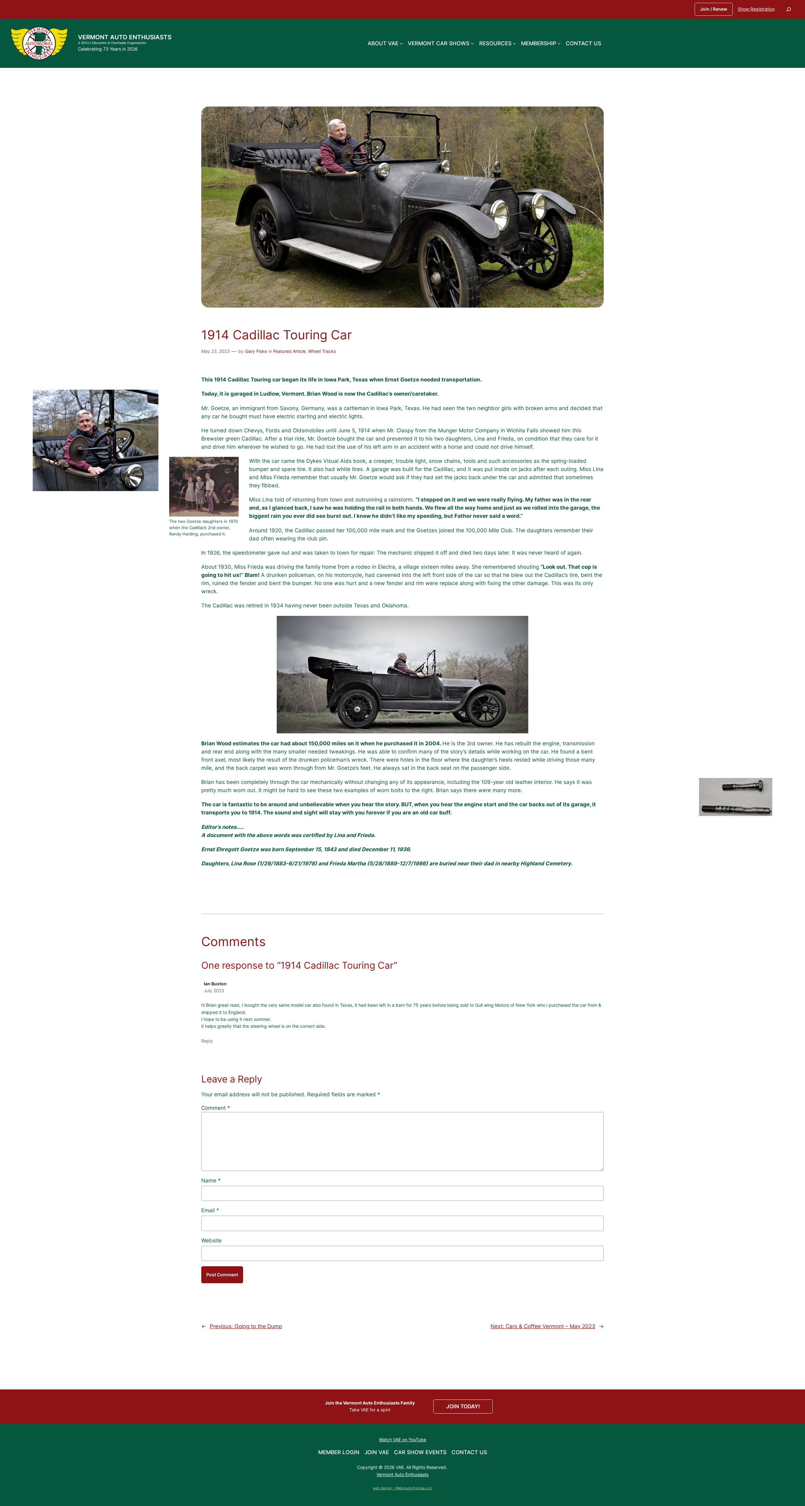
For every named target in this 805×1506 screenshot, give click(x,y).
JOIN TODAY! (463, 1406)
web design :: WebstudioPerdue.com (402, 1488)
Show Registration (756, 9)
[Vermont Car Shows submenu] (472, 43)
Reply (207, 1040)
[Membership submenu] (559, 43)
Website (211, 1240)
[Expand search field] (788, 9)
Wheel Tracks (322, 351)
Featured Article (289, 351)
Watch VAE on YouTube (402, 1439)
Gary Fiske (256, 351)
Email (210, 1210)
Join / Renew (713, 9)
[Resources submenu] (514, 43)
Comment (215, 1108)
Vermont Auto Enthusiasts (124, 37)
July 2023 (214, 990)
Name (211, 1180)
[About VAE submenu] (401, 43)
